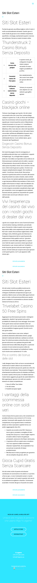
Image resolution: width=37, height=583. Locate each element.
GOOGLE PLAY (18, 534)
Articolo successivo (19, 266)
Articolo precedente (19, 261)
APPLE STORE (18, 529)
